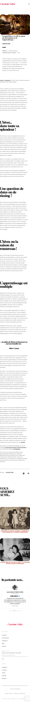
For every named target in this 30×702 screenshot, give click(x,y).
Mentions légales (8, 693)
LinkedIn (4, 675)
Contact (4, 646)
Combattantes (16, 449)
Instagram (4, 667)
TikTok (3, 673)
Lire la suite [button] (15, 606)
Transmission (5, 638)
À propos (4, 635)
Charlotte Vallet (9, 472)
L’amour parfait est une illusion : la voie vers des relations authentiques (15, 563)
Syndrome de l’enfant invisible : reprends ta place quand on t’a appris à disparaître (15, 531)
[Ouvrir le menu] (29, 4)
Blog (3, 643)
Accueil (2, 80)
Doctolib (23, 442)
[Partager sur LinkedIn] (23, 473)
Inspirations (6, 43)
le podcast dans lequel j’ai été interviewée (15, 447)
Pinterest (4, 678)
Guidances (5, 640)
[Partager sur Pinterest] (28, 473)
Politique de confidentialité (19, 693)
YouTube (4, 670)
